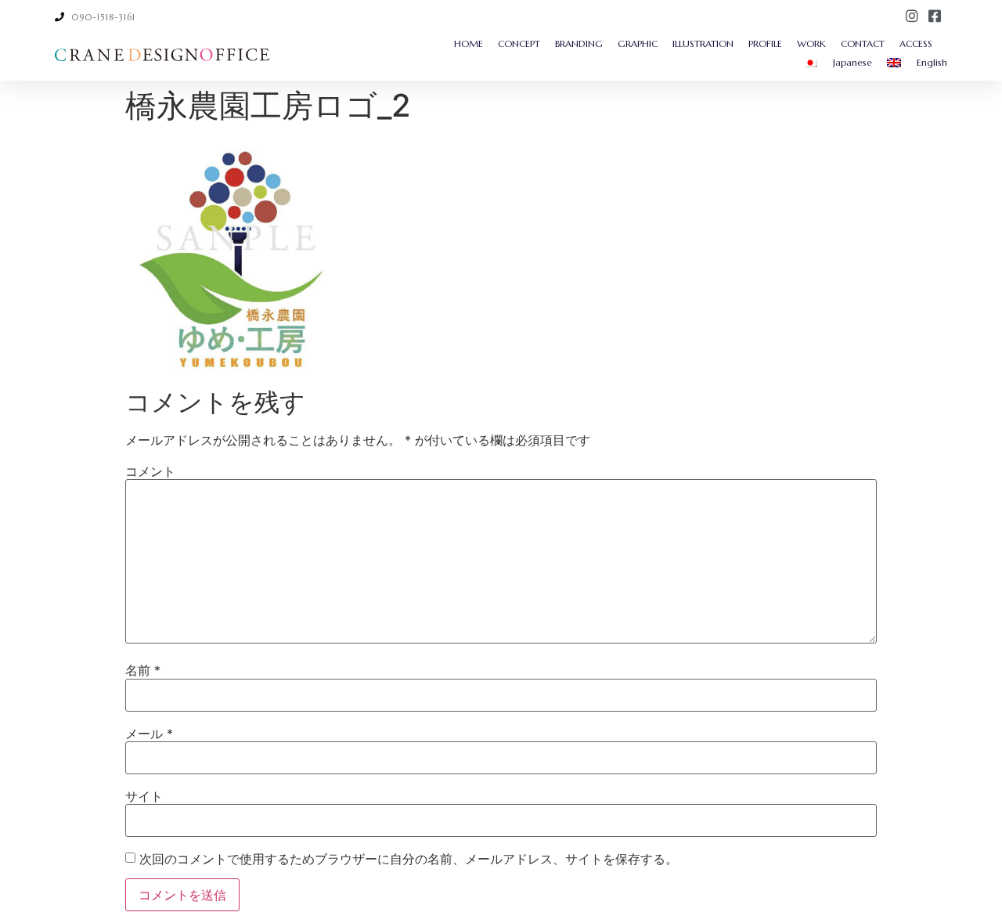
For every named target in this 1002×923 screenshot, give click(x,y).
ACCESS (915, 43)
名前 (142, 670)
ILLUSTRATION (702, 43)
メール (149, 733)
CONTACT (863, 43)
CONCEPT (519, 43)
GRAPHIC (638, 43)
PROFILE (765, 43)
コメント (150, 471)
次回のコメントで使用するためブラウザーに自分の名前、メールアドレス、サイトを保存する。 (408, 859)
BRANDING (579, 43)
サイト (144, 796)
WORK (811, 43)
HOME (468, 43)
